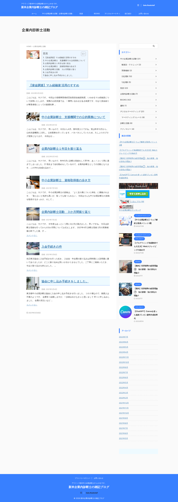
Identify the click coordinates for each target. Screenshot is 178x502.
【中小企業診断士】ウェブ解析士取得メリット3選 (138, 143)
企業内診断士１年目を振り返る (58, 63)
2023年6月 (123, 342)
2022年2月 (123, 398)
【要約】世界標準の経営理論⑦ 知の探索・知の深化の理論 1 (138, 168)
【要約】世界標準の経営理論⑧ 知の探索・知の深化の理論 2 (138, 159)
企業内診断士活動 (65, 13)
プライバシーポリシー (82, 478)
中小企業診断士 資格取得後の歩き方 (60, 66)
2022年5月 (123, 382)
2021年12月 (124, 403)
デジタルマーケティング (112, 14)
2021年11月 (124, 408)
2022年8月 (123, 367)
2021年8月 (123, 423)
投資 (81, 13)
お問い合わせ (144, 13)
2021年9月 (123, 418)
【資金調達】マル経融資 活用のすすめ (60, 57)
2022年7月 (123, 372)
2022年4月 (123, 387)
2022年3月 (123, 393)
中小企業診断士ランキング (130, 210)
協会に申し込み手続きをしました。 (59, 75)
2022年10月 (124, 362)
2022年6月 (123, 377)
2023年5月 (123, 347)
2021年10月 (124, 413)
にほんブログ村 (137, 201)
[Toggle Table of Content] (82, 54)
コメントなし (31, 235)
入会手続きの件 (51, 72)
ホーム (34, 13)
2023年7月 (123, 337)
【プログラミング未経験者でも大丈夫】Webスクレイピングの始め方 (138, 151)
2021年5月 (123, 438)
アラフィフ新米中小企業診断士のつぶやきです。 (89, 483)
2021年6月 (123, 433)
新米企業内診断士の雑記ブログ (39, 7)
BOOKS (97, 13)
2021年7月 (123, 428)
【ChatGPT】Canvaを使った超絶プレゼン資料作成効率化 (138, 176)
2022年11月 (124, 357)
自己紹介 (128, 13)
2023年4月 (123, 352)
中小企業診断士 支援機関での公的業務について (65, 60)
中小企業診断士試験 (49, 13)
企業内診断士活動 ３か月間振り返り (60, 69)
